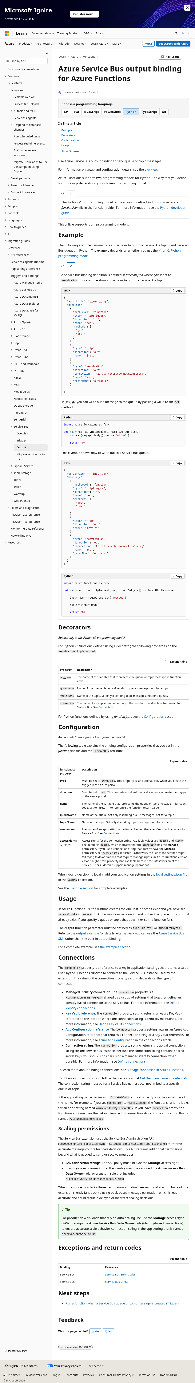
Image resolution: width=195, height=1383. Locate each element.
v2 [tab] (62, 193)
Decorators (68, 135)
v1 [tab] (71, 193)
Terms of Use (147, 1375)
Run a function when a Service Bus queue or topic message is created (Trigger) (122, 1303)
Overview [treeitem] (23, 433)
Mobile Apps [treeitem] (22, 391)
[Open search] (176, 33)
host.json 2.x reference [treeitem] (25, 514)
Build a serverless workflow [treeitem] (25, 152)
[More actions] (185, 57)
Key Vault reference (80, 1013)
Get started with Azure (173, 43)
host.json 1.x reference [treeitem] (25, 521)
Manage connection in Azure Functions (155, 1070)
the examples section (115, 947)
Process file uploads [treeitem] (26, 104)
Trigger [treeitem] (21, 440)
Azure (74, 56)
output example (87, 933)
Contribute (71, 1375)
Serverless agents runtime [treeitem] (27, 262)
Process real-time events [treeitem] (29, 143)
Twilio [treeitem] (17, 487)
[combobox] (26, 61)
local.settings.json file (171, 874)
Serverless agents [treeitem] (25, 118)
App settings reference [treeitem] (25, 268)
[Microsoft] (7, 33)
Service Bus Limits (116, 1281)
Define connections (132, 1061)
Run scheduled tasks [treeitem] (27, 136)
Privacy (87, 1375)
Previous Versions (36, 1375)
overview (151, 169)
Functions (89, 56)
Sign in (185, 33)
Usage (65, 145)
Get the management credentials (164, 1078)
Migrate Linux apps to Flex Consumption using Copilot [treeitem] (30, 166)
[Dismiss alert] (187, 8)
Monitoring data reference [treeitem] (28, 528)
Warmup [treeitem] (19, 494)
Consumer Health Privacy (115, 1375)
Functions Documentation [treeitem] (24, 69)
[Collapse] (47, 53)
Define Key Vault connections (120, 1024)
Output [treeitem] (21, 447)
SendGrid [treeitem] (20, 419)
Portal (149, 43)
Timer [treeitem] (17, 480)
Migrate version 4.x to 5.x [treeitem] (31, 457)
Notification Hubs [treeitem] (25, 399)
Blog (54, 1375)
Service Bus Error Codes (120, 1274)
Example (66, 130)
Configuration (70, 140)
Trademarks (167, 1375)
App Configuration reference (87, 1029)
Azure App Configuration (116, 1040)
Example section (81, 888)
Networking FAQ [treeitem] (21, 535)
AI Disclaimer (11, 1375)
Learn (62, 56)
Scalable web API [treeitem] (24, 97)
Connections (106, 707)
